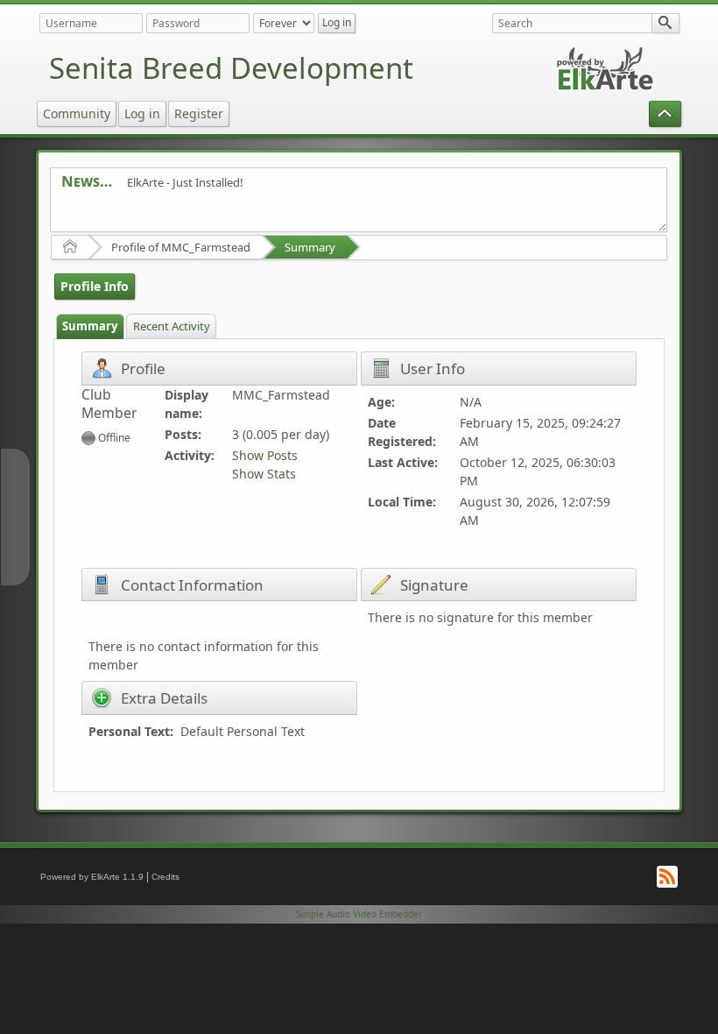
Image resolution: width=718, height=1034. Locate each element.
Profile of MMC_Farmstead (180, 247)
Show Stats (264, 473)
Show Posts (265, 455)
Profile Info (94, 286)
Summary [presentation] (89, 326)
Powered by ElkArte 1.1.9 (92, 877)
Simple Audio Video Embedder (359, 914)
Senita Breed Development (231, 68)
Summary (310, 247)
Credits (165, 877)
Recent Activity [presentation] (171, 326)
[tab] (90, 326)
